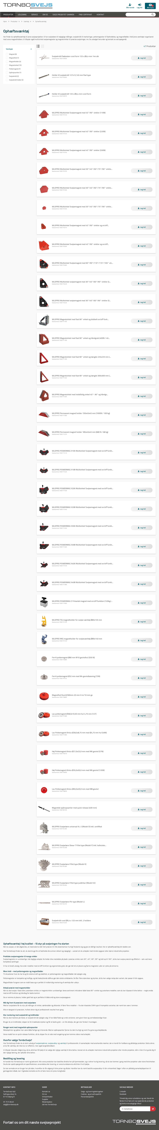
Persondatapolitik (87, 1096)
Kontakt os (46, 1091)
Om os (44, 1094)
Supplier (45, 1099)
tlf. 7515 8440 (8, 1102)
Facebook (123, 1094)
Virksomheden (47, 1096)
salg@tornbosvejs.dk (10, 1104)
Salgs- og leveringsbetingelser (92, 1091)
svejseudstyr (52, 1043)
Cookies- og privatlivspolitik (91, 1094)
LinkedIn (123, 1091)
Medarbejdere (47, 1102)
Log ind (143, 58)
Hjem (5, 21)
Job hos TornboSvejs (49, 1104)
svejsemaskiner (41, 1043)
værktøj (63, 1043)
